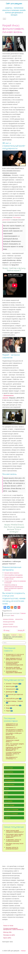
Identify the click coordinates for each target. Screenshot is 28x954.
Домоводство (10, 692)
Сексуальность (11, 689)
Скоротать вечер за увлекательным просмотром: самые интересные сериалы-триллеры (13, 587)
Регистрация (9, 768)
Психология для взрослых (14, 694)
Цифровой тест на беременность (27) (12, 724)
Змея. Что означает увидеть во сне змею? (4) (15, 744)
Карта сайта (7, 938)
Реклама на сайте (9, 935)
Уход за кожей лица (12, 705)
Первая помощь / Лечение (14, 701)
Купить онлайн (9, 805)
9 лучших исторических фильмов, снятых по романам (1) (13, 753)
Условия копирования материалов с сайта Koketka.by (13, 928)
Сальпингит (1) (11, 727)
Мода (7, 708)
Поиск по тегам (8, 925)
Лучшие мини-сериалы (11, 573)
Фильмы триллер (8, 624)
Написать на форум (11, 814)
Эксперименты (9, 780)
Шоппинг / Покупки (12, 683)
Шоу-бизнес (8, 801)
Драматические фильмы (10, 626)
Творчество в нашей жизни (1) (12, 741)
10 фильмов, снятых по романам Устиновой (15, 582)
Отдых (8, 711)
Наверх (23, 951)
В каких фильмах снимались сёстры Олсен (13, 578)
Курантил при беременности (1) (11, 737)
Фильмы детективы (9, 621)
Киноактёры (19, 619)
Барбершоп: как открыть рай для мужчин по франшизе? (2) (14, 748)
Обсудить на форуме (11, 809)
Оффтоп (7, 818)
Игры (6, 793)
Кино (12, 615)
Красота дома (10, 686)
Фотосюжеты (9, 772)
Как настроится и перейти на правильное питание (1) (14, 730)
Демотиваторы (9, 784)
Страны (7, 776)
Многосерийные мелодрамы (13, 575)
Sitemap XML (7, 932)
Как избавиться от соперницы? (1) (12, 758)
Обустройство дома (12, 698)
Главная (23, 613)
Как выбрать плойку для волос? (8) (14, 733)
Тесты (7, 789)
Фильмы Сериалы (8, 619)
